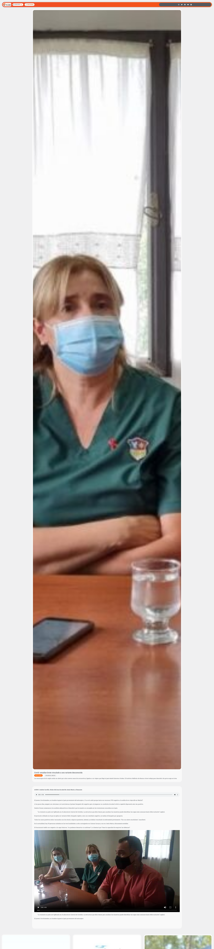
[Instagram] (178, 4)
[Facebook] (185, 4)
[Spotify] (191, 4)
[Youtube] (188, 4)
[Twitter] (181, 4)
